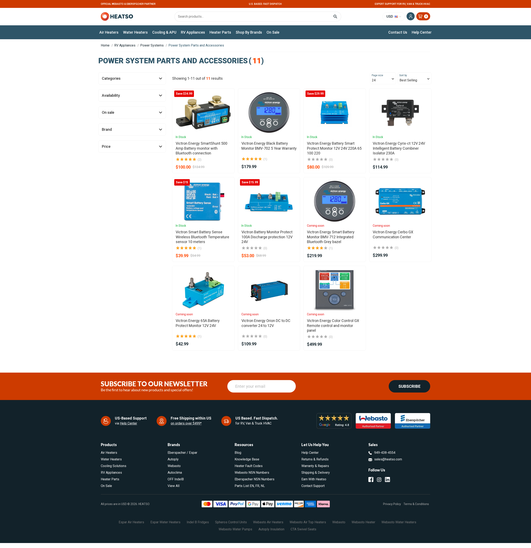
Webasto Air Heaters (268, 522)
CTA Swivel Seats (303, 529)
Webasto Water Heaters (398, 522)
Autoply (173, 459)
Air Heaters (108, 32)
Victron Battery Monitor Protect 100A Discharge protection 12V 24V (266, 237)
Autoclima (175, 473)
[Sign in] (411, 16)
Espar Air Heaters (131, 522)
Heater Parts (220, 32)
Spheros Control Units (231, 522)
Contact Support (313, 486)
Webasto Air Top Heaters (308, 522)
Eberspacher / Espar (182, 453)
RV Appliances (193, 32)
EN (252, 486)
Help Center (422, 32)
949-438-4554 (384, 453)
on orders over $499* (186, 423)
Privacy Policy (392, 503)
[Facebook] (370, 479)
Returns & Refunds (315, 459)
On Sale (273, 32)
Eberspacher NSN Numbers (254, 479)
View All (173, 486)
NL (263, 486)
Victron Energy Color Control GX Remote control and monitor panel (333, 325)
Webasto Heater (363, 522)
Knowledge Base (247, 459)
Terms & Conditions (416, 503)
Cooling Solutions (113, 466)
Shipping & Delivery (315, 473)
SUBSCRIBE (409, 386)
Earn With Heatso (313, 479)
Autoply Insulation (271, 529)
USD (390, 16)
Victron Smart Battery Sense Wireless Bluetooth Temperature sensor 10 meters (202, 237)
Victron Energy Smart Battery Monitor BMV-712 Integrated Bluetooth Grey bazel (330, 237)
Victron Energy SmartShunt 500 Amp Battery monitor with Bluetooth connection (201, 148)
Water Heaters (135, 32)
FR (257, 486)
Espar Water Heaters (165, 522)
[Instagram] (379, 479)
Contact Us (397, 32)
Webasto (174, 466)
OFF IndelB (176, 479)
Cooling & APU (164, 32)
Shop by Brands (249, 32)
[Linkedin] (387, 479)
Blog (238, 453)
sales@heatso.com (388, 459)
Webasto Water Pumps (235, 529)
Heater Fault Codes (249, 466)
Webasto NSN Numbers (252, 473)
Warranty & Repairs (315, 466)
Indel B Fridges (198, 522)
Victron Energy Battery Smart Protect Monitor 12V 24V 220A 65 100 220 (334, 148)
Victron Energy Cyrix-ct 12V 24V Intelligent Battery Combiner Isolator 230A (399, 148)
